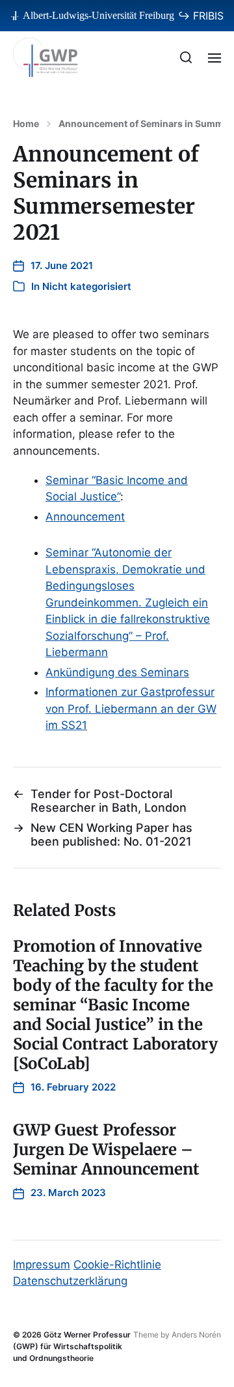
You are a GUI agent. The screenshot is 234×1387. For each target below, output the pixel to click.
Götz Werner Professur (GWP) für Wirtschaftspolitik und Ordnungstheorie (72, 1346)
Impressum (41, 1264)
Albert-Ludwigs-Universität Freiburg (98, 15)
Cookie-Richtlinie (117, 1264)
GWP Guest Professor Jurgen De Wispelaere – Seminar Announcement (106, 1149)
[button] (186, 57)
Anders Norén (196, 1334)
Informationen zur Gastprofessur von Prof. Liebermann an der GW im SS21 (131, 708)
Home (26, 123)
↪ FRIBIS (201, 15)
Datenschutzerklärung (70, 1280)
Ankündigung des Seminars (117, 672)
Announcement (85, 516)
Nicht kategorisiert (86, 286)
